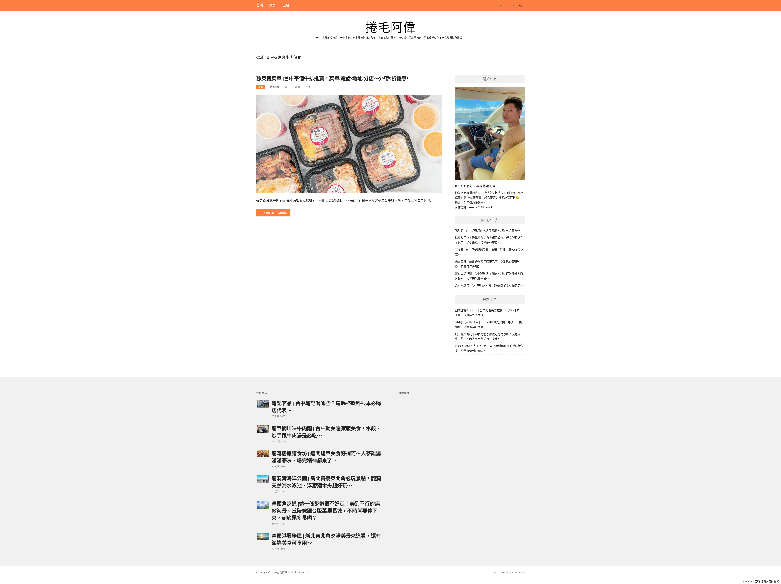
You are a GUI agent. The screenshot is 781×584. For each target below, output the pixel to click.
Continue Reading (273, 213)
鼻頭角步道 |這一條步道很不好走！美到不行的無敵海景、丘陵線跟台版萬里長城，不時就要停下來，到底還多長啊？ (326, 511)
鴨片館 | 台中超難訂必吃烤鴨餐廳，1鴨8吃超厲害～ (487, 230)
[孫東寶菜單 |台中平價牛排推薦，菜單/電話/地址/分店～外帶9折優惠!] (349, 143)
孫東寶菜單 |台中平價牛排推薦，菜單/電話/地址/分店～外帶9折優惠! (332, 78)
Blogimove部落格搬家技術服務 (761, 581)
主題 (286, 5)
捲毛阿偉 (390, 27)
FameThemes (518, 572)
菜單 (260, 87)
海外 (272, 5)
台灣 (259, 5)
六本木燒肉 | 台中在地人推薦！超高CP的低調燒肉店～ (489, 285)
